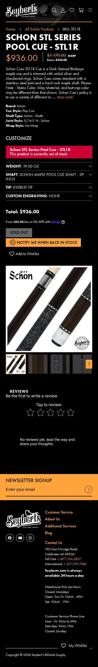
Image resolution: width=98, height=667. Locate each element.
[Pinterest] (30, 538)
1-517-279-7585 (75, 564)
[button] (54, 10)
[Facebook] (10, 538)
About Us (52, 519)
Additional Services (60, 526)
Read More (65, 97)
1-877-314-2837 (69, 559)
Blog (48, 532)
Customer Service (59, 512)
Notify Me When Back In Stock (46, 242)
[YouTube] (20, 538)
